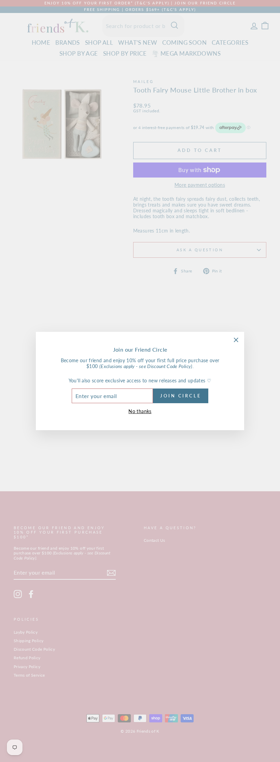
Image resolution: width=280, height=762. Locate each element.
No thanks (139, 411)
